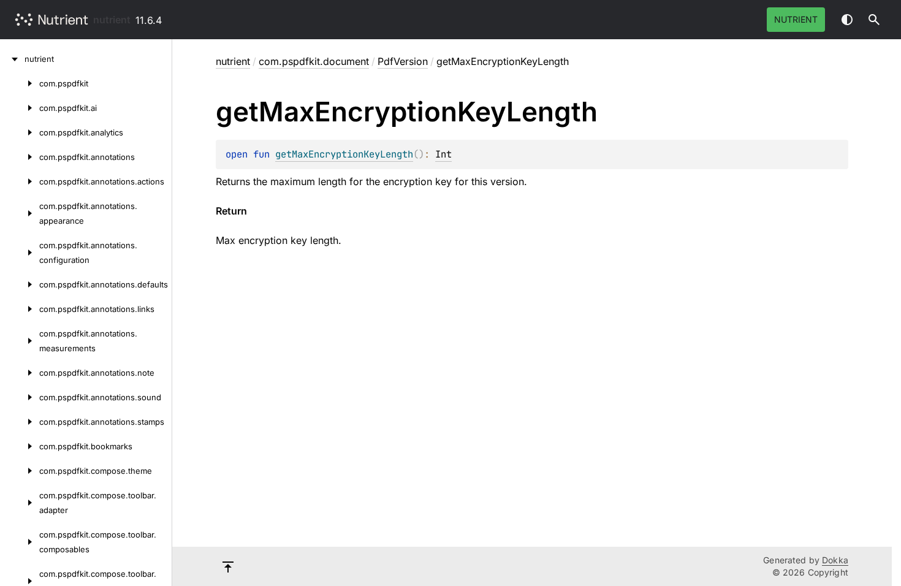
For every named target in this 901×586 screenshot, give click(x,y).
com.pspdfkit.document (314, 61)
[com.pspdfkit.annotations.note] (19, 372)
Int (443, 154)
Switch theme (847, 19)
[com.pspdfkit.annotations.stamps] (19, 421)
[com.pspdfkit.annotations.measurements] (19, 340)
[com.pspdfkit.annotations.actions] (19, 181)
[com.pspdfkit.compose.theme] (19, 471)
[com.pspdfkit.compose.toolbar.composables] (19, 541)
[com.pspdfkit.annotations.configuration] (19, 252)
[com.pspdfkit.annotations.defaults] (19, 284)
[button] (874, 19)
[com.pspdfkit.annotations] (19, 157)
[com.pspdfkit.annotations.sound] (19, 397)
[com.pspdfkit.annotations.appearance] (19, 213)
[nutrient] (12, 59)
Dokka (835, 560)
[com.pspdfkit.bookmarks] (19, 446)
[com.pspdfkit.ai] (19, 108)
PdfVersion (403, 61)
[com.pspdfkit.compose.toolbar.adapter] (19, 502)
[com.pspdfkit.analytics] (19, 132)
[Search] (874, 19)
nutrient (112, 19)
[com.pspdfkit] (19, 83)
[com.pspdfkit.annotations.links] (19, 309)
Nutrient (796, 19)
